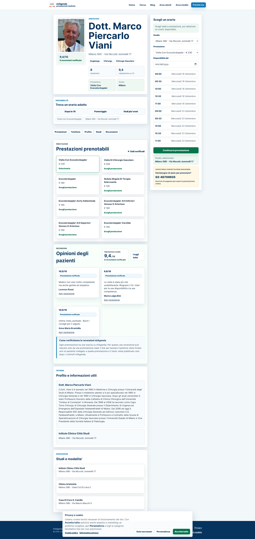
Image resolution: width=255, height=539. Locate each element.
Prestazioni (61, 132)
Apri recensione (66, 293)
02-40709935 (165, 177)
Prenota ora (198, 5)
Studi (98, 132)
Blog (152, 5)
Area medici (182, 5)
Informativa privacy (89, 533)
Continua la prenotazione (176, 150)
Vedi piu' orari (131, 111)
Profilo (88, 132)
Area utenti (165, 5)
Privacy (198, 527)
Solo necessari (144, 531)
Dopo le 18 (70, 111)
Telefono (75, 132)
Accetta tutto (181, 531)
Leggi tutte (136, 256)
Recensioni (112, 132)
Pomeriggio (100, 111)
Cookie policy (71, 533)
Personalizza (163, 531)
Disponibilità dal (160, 58)
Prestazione (159, 46)
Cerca (143, 5)
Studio (156, 35)
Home (132, 5)
